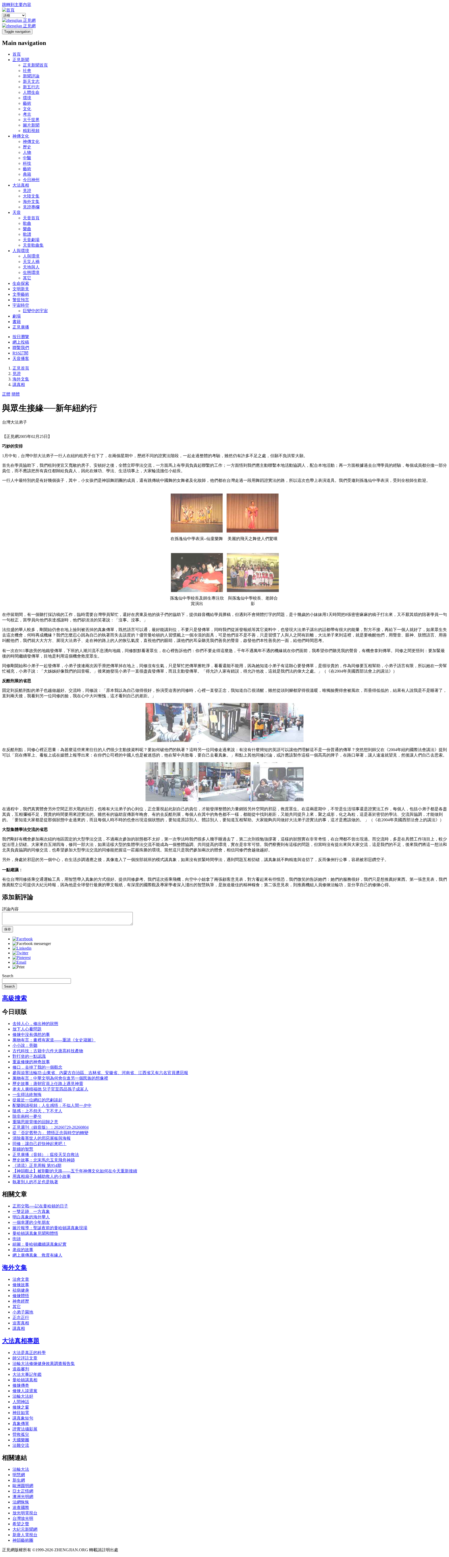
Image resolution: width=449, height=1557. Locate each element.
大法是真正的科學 (29, 1352)
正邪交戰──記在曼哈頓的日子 (40, 1206)
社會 (27, 70)
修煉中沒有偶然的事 (31, 1034)
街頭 (16, 1239)
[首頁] (8, 10)
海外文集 (31, 201)
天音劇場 (31, 240)
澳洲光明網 (22, 1496)
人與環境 (20, 250)
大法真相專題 (20, 1340)
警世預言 (20, 300)
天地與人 (31, 267)
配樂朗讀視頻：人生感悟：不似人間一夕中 (51, 1105)
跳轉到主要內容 (16, 4)
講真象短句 (22, 1418)
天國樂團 (20, 1440)
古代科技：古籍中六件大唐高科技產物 (47, 1051)
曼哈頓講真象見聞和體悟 (35, 1233)
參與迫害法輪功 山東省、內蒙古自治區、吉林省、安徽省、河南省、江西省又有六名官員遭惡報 (100, 1072)
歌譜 (27, 234)
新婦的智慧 (22, 1149)
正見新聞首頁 (35, 65)
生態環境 (31, 272)
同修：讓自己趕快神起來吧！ (39, 1143)
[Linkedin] (21, 948)
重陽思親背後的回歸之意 (35, 1122)
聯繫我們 (20, 347)
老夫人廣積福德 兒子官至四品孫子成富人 (50, 1089)
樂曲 (27, 229)
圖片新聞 (31, 125)
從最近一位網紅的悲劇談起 (37, 1100)
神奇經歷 (20, 1301)
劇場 (16, 316)
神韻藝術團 (22, 1540)
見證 (27, 190)
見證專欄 (31, 207)
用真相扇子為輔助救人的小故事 (41, 1176)
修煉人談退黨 (24, 1391)
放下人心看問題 (27, 1029)
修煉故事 (20, 1285)
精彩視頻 (31, 130)
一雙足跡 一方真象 (31, 1211)
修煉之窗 (20, 1407)
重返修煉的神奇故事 (31, 1062)
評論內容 (10, 909)
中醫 (27, 158)
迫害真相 (20, 1323)
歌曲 (27, 223)
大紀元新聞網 (24, 1529)
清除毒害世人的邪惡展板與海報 (41, 1138)
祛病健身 (20, 1290)
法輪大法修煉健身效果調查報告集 (43, 1363)
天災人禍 (31, 261)
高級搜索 (14, 998)
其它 (27, 278)
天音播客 (20, 358)
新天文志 (31, 81)
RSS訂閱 (20, 353)
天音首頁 (31, 218)
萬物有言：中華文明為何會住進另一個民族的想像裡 (60, 1078)
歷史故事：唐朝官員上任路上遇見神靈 (47, 1083)
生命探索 (20, 283)
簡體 (15, 394)
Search (7, 976)
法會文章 (20, 1279)
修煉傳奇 (20, 1385)
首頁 (16, 54)
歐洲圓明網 (22, 1485)
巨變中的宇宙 (35, 310)
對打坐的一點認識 (29, 1056)
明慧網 (18, 1475)
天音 (16, 212)
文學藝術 (20, 294)
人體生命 (31, 92)
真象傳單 (20, 1423)
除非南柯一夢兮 (27, 1116)
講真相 (18, 384)
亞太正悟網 (22, 1491)
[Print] (18, 967)
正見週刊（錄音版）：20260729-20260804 (50, 1127)
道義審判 (20, 1369)
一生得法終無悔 (27, 1094)
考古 (27, 114)
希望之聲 (20, 1524)
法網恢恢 (20, 1502)
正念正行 (20, 1317)
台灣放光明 (22, 1518)
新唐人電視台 (24, 1535)
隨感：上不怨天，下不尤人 (37, 1111)
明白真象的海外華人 (31, 1217)
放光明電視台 (24, 1513)
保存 (7, 929)
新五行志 (31, 87)
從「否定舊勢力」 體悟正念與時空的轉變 (50, 1133)
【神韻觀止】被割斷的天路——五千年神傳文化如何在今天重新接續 (74, 1171)
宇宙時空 (20, 305)
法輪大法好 (22, 1396)
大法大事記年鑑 (27, 1374)
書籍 (16, 321)
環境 (27, 98)
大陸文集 (31, 196)
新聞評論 (31, 76)
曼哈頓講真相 (24, 1380)
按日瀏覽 (20, 336)
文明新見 (20, 289)
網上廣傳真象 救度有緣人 (37, 1255)
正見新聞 (20, 59)
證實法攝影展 (24, 1429)
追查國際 (20, 1507)
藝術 (27, 103)
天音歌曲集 (33, 245)
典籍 (27, 174)
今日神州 (31, 180)
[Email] (19, 962)
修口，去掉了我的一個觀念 (37, 1067)
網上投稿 (20, 342)
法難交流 (20, 1445)
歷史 (27, 147)
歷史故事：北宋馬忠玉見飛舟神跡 (43, 1160)
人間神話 (20, 1402)
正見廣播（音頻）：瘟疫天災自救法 (45, 1154)
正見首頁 (20, 368)
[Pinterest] (21, 957)
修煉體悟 (20, 1295)
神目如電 (20, 1412)
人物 (27, 152)
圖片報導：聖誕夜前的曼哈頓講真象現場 (49, 1228)
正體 (6, 394)
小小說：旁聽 (24, 1045)
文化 (27, 109)
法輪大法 (20, 1469)
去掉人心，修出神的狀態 (35, 1023)
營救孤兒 (20, 1434)
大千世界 (31, 119)
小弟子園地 (22, 1312)
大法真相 (20, 185)
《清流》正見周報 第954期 (36, 1165)
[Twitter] (20, 953)
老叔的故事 (22, 1249)
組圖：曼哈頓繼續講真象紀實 (39, 1244)
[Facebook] (22, 939)
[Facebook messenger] (31, 943)
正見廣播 (20, 327)
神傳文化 (20, 136)
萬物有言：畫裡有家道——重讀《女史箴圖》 (54, 1040)
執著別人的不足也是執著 (35, 1182)
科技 (27, 163)
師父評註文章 (24, 1358)
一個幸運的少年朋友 (31, 1222)
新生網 (18, 1480)
